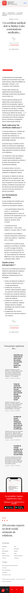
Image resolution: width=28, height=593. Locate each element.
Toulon (4, 558)
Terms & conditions (6, 581)
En (7, 589)
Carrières (4, 572)
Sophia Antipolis (18, 555)
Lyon (3, 548)
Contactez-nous (6, 574)
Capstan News (11, 12)
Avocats (4, 567)
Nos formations (6, 570)
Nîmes (3, 553)
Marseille (16, 548)
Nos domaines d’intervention (10, 565)
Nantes (16, 551)
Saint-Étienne (5, 555)
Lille (15, 546)
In (16, 589)
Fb (12, 589)
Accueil (3, 12)
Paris (15, 553)
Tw (21, 589)
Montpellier (5, 551)
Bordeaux (4, 546)
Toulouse (16, 558)
